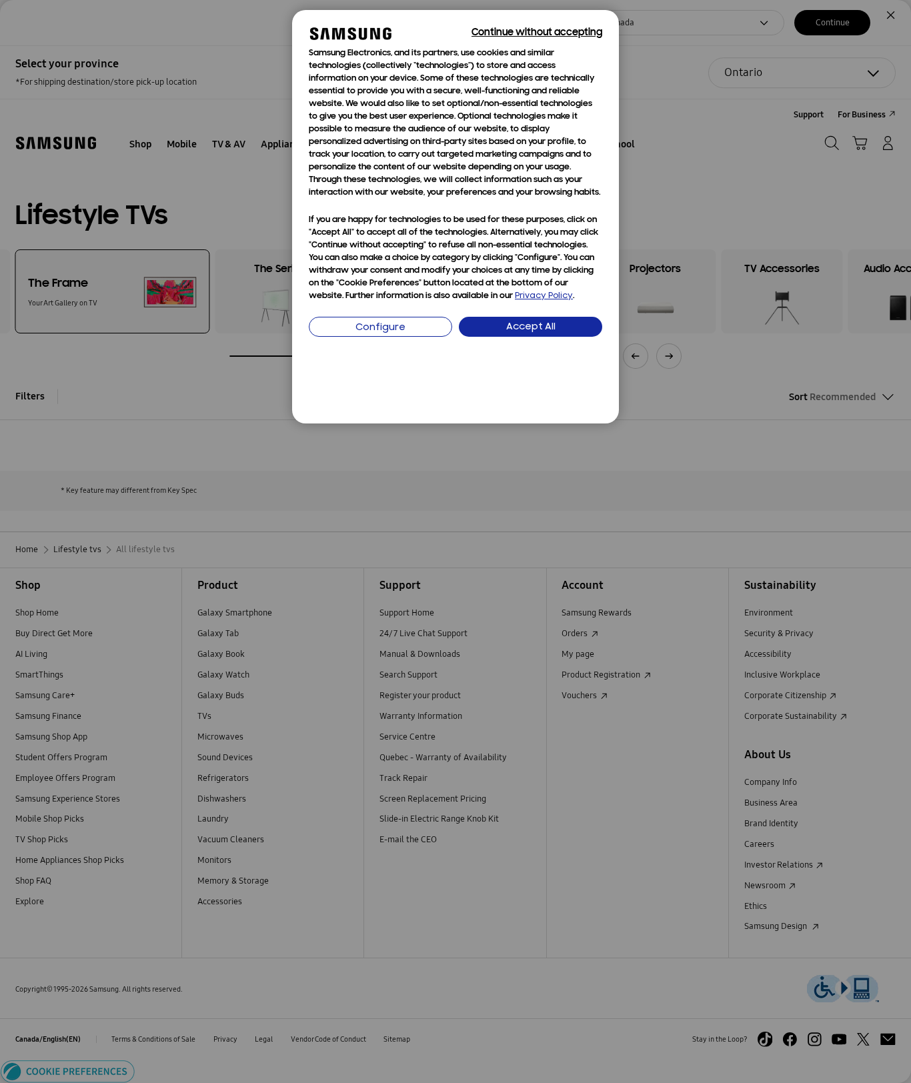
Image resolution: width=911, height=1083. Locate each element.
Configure (380, 328)
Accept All (531, 327)
